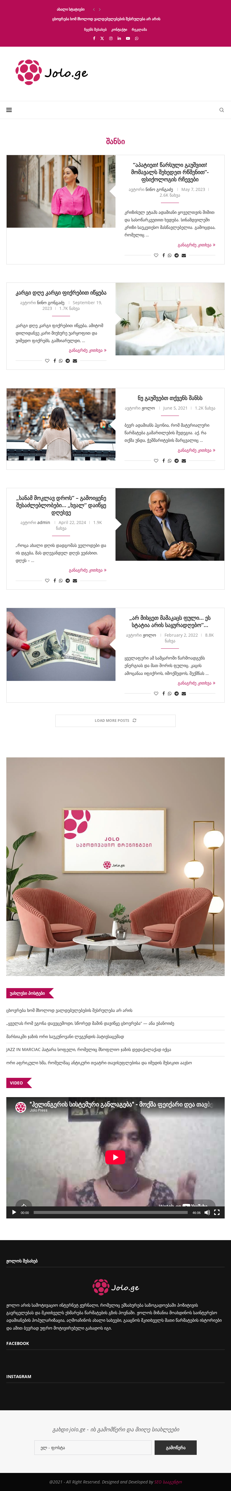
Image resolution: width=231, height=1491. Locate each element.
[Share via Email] (184, 255)
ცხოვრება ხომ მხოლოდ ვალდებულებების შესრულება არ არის (106, 18)
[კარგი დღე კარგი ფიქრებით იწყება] (170, 319)
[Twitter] (102, 38)
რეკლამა (139, 29)
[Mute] (207, 1212)
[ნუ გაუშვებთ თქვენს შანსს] (61, 424)
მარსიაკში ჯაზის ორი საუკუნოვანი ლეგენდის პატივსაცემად (65, 1036)
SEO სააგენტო (168, 1482)
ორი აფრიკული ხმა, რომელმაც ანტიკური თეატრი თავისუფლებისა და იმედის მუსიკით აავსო (99, 1062)
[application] (115, 1157)
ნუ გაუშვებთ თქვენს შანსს (170, 397)
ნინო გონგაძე (159, 189)
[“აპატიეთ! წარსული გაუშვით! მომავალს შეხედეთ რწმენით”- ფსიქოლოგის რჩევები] (61, 191)
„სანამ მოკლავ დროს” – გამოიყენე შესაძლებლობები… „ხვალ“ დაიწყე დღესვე (61, 505)
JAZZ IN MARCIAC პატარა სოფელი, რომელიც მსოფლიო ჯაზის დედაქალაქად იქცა (88, 1049)
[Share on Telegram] (176, 255)
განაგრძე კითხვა (194, 245)
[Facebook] (94, 38)
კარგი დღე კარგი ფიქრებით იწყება (61, 292)
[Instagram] (110, 38)
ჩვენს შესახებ (95, 29)
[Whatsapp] (136, 38)
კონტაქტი (119, 29)
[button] (93, 9)
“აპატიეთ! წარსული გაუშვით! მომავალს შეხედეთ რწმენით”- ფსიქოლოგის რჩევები (170, 172)
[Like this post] (156, 255)
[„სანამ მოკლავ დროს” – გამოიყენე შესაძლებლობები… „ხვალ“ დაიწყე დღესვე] (170, 524)
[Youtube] (128, 38)
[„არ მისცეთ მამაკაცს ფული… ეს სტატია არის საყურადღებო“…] (61, 644)
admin (43, 522)
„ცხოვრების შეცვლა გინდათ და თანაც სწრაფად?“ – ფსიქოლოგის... (110, 9)
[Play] (14, 1212)
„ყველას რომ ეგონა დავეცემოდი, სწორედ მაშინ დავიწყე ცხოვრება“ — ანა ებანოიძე (90, 1023)
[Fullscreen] (217, 1212)
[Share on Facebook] (163, 255)
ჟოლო (148, 408)
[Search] (222, 110)
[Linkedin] (119, 38)
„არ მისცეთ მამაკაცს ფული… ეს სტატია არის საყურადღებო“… (170, 621)
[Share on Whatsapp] (169, 255)
